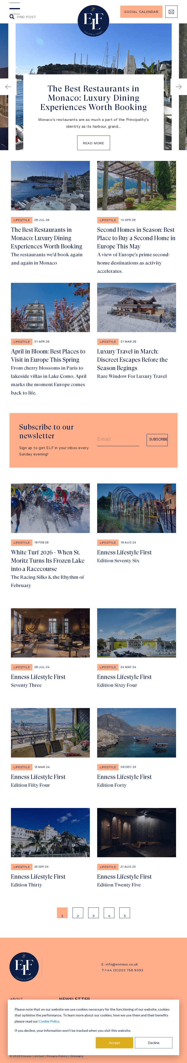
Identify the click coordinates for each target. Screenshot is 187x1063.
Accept (114, 1043)
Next (178, 87)
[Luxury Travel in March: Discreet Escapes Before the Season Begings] (137, 340)
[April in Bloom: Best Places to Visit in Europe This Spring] (50, 340)
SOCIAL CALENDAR (141, 12)
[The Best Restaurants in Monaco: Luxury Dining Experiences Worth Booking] (50, 218)
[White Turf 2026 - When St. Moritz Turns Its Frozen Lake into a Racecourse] (50, 536)
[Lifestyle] (24, 967)
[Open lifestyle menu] (14, 8)
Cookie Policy (49, 1021)
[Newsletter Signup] (171, 12)
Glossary (77, 1056)
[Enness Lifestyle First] (137, 536)
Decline (153, 1043)
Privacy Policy (57, 1056)
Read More (93, 144)
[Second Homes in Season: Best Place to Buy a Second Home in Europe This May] (137, 218)
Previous (8, 87)
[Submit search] (11, 17)
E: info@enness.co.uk (120, 965)
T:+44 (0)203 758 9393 (122, 971)
